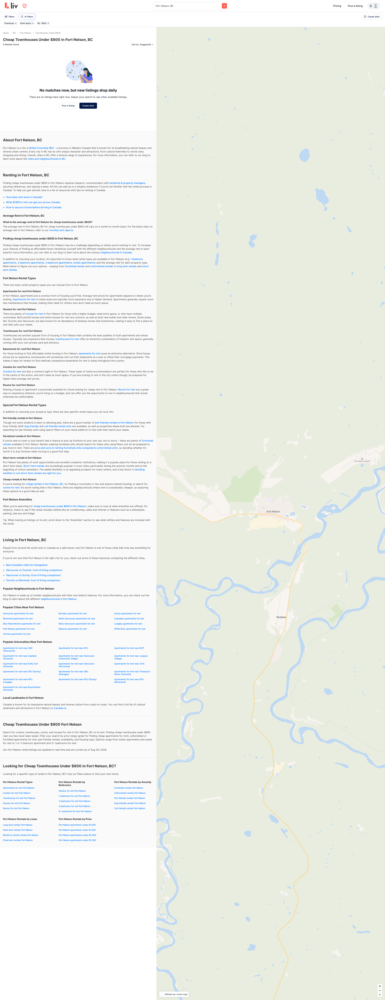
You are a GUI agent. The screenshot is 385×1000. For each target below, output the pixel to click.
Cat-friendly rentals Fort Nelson (129, 808)
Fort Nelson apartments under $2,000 (77, 835)
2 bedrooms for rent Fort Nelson (74, 801)
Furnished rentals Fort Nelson (128, 788)
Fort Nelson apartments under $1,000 (77, 825)
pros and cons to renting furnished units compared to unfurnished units (76, 447)
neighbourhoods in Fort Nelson (59, 598)
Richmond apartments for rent (18, 618)
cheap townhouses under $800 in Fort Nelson (60, 506)
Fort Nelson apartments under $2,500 (77, 840)
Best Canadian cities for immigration (27, 564)
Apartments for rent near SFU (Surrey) (22, 671)
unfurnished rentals (101, 266)
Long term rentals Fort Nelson (17, 825)
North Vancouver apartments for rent (77, 618)
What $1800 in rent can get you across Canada (33, 202)
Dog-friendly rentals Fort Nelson (130, 803)
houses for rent (34, 313)
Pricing (337, 5)
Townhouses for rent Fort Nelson (19, 798)
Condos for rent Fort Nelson (16, 793)
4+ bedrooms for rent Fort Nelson (75, 811)
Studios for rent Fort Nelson (72, 791)
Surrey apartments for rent (127, 613)
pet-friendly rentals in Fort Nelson (114, 422)
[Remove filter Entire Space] (32, 23)
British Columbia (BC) (41, 147)
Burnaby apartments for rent (73, 613)
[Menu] (373, 5)
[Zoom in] (380, 986)
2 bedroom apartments (31, 262)
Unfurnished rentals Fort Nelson (129, 793)
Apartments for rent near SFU (73, 648)
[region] (270, 513)
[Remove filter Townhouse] (15, 23)
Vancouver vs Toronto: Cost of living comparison (34, 570)
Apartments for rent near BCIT (129, 648)
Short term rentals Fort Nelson (17, 830)
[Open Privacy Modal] (24, 6)
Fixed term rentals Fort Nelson (18, 840)
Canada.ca (60, 708)
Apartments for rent (24, 299)
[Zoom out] (380, 990)
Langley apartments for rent (128, 623)
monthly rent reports (61, 230)
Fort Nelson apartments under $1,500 (77, 830)
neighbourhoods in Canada (116, 252)
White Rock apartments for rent (129, 628)
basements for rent (90, 353)
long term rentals (127, 266)
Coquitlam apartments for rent (129, 618)
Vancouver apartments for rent (18, 613)
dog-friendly (31, 426)
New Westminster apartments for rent (21, 623)
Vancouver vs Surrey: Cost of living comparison (33, 575)
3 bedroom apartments (59, 262)
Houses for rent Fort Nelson (16, 803)
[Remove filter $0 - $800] (48, 23)
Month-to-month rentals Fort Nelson (20, 835)
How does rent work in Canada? (24, 197)
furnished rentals (75, 266)
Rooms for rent (126, 389)
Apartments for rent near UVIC (129, 663)
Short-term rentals (34, 465)
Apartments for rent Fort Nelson (18, 788)
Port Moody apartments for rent (18, 628)
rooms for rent (11, 487)
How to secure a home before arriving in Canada (33, 207)
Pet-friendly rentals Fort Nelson (129, 798)
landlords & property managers (127, 182)
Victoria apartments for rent (16, 634)
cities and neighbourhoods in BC (46, 158)
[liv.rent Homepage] (11, 6)
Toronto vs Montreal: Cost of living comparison (33, 580)
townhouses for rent (67, 338)
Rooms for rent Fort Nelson (16, 808)
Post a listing (355, 5)
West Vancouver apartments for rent (77, 623)
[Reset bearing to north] (380, 995)
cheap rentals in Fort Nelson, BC (44, 483)
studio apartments (84, 262)
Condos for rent (12, 371)
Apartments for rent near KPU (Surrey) (78, 679)
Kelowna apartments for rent (73, 628)
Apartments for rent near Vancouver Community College (76, 657)
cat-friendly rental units (57, 426)
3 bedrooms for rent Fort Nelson (74, 806)
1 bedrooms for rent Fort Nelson (74, 796)
